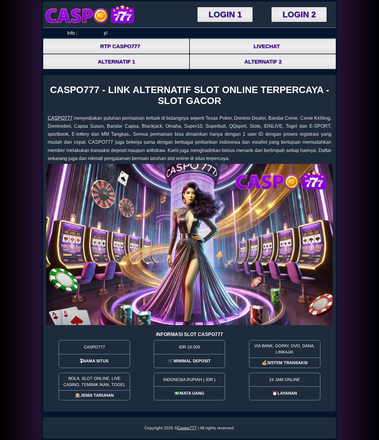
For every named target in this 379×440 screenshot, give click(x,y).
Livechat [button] (266, 46)
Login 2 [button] (299, 14)
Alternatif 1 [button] (116, 62)
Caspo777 (187, 427)
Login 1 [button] (225, 14)
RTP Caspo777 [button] (120, 46)
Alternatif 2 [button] (263, 62)
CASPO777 (60, 118)
